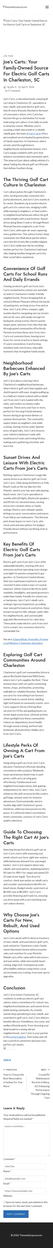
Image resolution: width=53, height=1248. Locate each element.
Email (6, 1183)
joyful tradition (18, 1036)
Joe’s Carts (35, 133)
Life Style (8, 55)
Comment (9, 1159)
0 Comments (14, 90)
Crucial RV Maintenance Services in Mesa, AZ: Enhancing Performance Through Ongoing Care (40, 1084)
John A (13, 87)
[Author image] (4, 87)
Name (7, 1171)
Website (7, 1195)
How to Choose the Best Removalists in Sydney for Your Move (13, 1078)
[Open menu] (47, 7)
